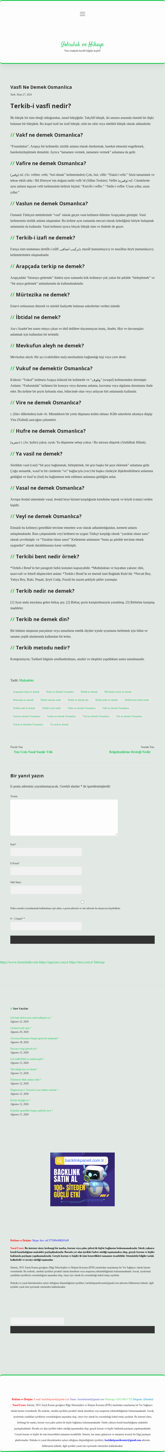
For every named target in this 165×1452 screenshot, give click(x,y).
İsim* (13, 844)
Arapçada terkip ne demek (26, 691)
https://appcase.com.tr (53, 962)
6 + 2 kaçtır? (17, 918)
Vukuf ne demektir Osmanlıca (28, 724)
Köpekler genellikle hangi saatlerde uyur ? (31, 1110)
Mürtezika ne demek (23, 699)
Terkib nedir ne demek (106, 699)
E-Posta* (15, 863)
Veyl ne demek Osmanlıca (96, 716)
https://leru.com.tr (81, 962)
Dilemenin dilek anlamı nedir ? (25, 1079)
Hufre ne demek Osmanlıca (60, 691)
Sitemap (99, 962)
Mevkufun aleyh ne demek (117, 691)
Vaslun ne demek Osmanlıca (61, 716)
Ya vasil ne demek (59, 724)
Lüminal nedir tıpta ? (20, 1028)
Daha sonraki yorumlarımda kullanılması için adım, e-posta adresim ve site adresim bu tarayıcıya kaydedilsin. (65, 908)
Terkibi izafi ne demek (24, 708)
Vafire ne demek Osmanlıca (81, 708)
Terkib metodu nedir (50, 699)
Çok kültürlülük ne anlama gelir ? (27, 1059)
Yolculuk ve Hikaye (82, 44)
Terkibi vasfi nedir (51, 708)
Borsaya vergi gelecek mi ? (24, 1048)
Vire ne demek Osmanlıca (129, 716)
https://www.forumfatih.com (19, 962)
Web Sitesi (15, 882)
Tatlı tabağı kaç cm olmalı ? (24, 1069)
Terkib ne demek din (78, 699)
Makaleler (26, 680)
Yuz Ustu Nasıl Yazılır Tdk (33, 752)
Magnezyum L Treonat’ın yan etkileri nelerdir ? (34, 1089)
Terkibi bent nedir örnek (137, 699)
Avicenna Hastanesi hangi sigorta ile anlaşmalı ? (34, 1038)
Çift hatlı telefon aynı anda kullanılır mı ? (31, 1017)
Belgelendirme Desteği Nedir (130, 752)
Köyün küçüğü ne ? (20, 1100)
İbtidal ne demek (89, 691)
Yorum (13, 796)
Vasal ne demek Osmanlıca (26, 716)
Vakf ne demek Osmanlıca (115, 708)
